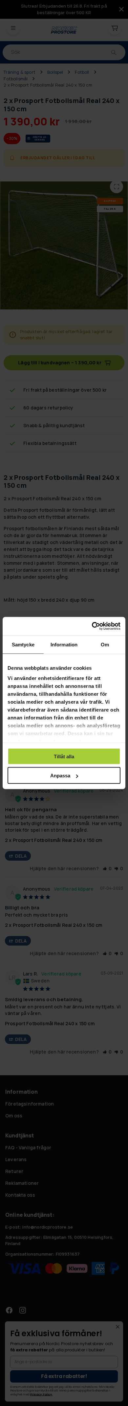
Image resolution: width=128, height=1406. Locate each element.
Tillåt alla (64, 756)
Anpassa (60, 775)
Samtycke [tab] (23, 644)
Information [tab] (64, 644)
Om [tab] (105, 644)
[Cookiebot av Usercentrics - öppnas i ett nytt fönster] (92, 626)
